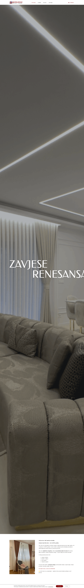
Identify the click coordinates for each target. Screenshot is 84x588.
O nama (39, 2)
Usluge (44, 2)
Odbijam (66, 586)
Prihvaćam (59, 586)
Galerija (50, 2)
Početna (33, 2)
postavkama (50, 586)
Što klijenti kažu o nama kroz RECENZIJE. (47, 568)
